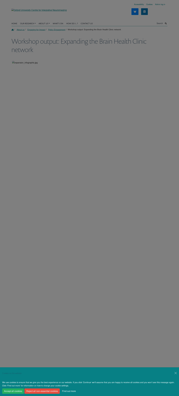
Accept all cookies (13, 391)
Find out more (69, 391)
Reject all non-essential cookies (42, 391)
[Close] (175, 373)
